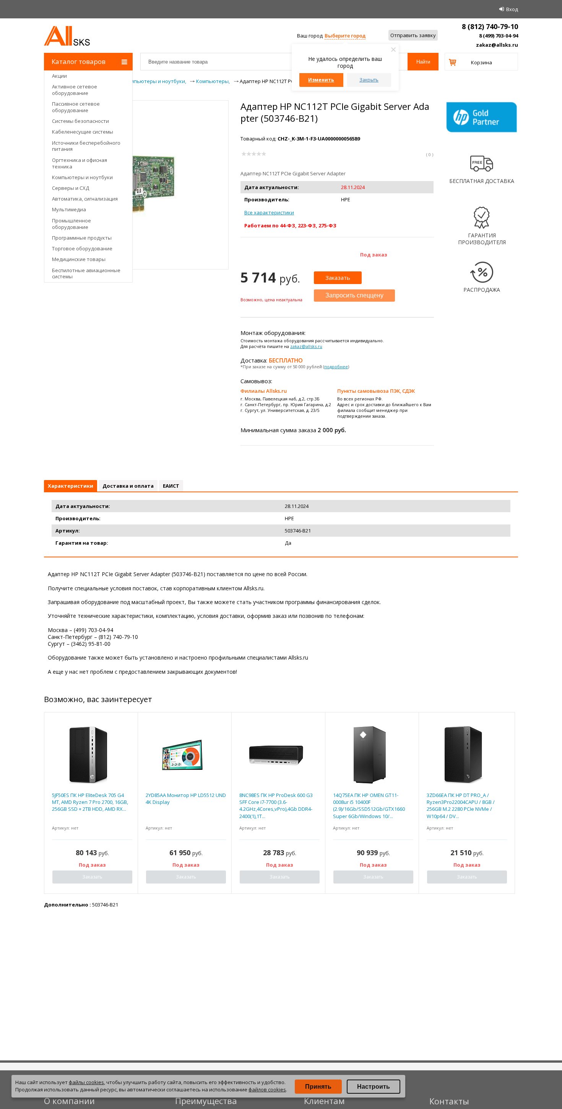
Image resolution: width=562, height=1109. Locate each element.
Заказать (337, 277)
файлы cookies (86, 1082)
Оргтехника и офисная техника (79, 163)
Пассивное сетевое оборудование (76, 107)
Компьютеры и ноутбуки (82, 177)
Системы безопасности (80, 121)
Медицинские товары (79, 259)
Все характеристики (269, 212)
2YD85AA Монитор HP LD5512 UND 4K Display (186, 798)
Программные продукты (82, 237)
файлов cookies (267, 1089)
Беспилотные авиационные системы (86, 273)
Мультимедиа (69, 209)
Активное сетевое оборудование (74, 89)
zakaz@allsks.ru (497, 44)
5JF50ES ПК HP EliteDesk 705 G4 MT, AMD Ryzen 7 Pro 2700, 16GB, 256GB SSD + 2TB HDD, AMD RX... (90, 802)
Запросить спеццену (354, 295)
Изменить (321, 80)
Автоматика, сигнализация (85, 198)
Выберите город (345, 35)
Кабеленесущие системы (82, 131)
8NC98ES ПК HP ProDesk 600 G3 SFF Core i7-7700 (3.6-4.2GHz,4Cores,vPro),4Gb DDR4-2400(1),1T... (276, 806)
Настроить (373, 1086)
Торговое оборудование (82, 248)
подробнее (336, 366)
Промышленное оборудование (71, 223)
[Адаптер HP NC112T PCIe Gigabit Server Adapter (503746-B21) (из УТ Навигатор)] (136, 228)
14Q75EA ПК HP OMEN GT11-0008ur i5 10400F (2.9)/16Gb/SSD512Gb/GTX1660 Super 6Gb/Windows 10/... (369, 806)
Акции (59, 75)
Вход (512, 9)
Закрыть (368, 80)
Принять (318, 1086)
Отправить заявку (413, 35)
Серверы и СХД (70, 188)
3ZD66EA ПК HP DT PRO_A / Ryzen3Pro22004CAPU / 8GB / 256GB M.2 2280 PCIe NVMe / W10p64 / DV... (461, 806)
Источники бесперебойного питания (86, 146)
